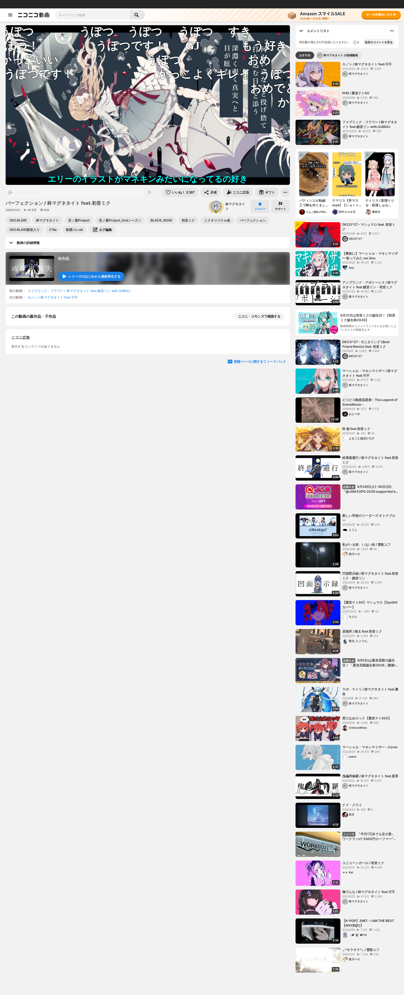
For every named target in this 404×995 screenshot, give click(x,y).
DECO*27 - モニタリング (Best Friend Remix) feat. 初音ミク (366, 344)
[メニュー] (285, 192)
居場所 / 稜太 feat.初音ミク (362, 631)
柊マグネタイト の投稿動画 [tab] (341, 55)
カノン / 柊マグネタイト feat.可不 (53, 297)
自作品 (63, 258)
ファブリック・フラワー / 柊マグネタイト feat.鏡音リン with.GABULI (79, 291)
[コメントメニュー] (392, 30)
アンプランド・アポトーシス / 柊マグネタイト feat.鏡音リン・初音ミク (369, 284)
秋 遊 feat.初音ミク (356, 429)
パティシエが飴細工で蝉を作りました (312, 202)
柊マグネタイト (235, 206)
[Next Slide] (280, 365)
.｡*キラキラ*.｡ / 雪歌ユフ (360, 950)
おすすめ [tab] (304, 55)
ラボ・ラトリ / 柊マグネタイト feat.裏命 (370, 691)
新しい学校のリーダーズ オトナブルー (368, 517)
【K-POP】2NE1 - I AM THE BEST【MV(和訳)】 (368, 923)
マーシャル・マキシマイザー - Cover (370, 747)
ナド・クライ (352, 805)
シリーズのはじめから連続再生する (94, 276)
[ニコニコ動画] (34, 15)
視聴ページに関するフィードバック (260, 484)
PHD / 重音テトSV (355, 93)
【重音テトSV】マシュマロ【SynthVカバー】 (369, 604)
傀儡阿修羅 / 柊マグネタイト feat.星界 (370, 776)
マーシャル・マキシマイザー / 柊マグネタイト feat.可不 (369, 373)
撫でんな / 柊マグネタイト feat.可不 (368, 892)
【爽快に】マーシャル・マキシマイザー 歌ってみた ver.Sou (370, 255)
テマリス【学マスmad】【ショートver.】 (345, 202)
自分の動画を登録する (38, 396)
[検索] (137, 15)
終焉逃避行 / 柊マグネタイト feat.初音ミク (370, 460)
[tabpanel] (347, 517)
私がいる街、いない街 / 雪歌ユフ (366, 544)
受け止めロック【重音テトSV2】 (366, 718)
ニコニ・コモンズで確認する (259, 316)
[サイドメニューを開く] (10, 15)
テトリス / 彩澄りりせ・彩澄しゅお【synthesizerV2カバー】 (379, 202)
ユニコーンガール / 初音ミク (363, 863)
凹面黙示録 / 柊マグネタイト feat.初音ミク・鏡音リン (370, 575)
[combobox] (92, 15)
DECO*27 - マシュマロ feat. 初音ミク (368, 226)
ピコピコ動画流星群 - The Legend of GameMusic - (369, 402)
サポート (280, 209)
